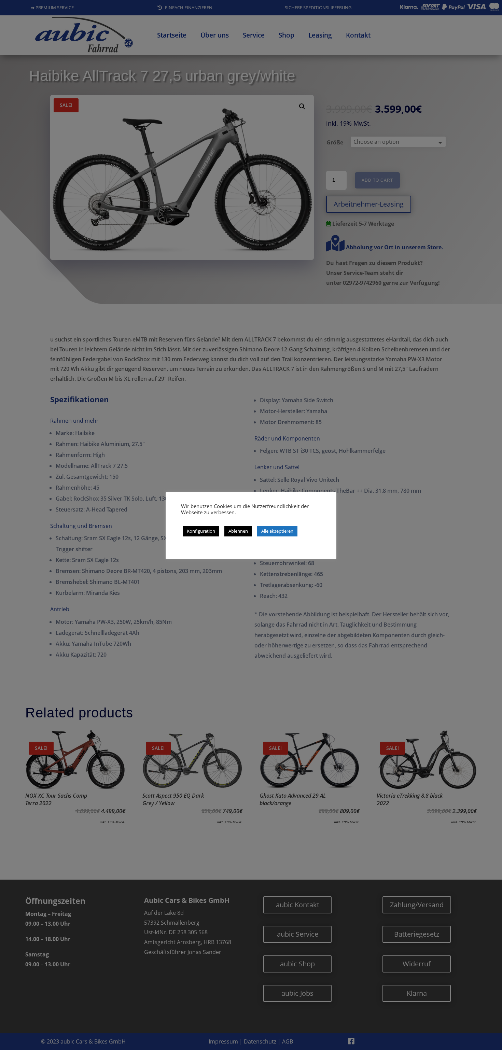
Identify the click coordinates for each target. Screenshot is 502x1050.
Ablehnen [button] (238, 531)
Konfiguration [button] (201, 531)
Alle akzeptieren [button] (277, 531)
